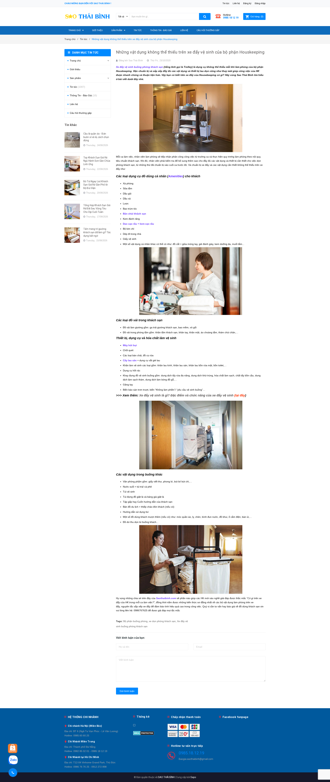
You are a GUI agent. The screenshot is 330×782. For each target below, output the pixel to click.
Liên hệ (236, 3)
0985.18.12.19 (191, 753)
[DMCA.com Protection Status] (143, 732)
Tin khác (70, 125)
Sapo (193, 777)
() (256, 16)
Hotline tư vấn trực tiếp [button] (187, 746)
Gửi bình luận (127, 691)
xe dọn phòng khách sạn (162, 621)
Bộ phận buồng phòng (135, 621)
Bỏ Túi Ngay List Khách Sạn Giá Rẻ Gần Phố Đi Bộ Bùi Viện (95, 184)
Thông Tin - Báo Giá (83, 95)
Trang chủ (75, 60)
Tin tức (226, 3)
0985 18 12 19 (230, 17)
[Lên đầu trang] (324, 775)
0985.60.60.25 (81, 735)
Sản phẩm (75, 78)
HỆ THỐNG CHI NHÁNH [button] (83, 717)
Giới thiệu (75, 69)
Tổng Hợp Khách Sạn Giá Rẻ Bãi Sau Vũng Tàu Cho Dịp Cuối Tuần (96, 208)
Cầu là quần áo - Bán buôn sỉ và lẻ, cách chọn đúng (96, 137)
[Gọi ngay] (13, 772)
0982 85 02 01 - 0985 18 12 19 (90, 751)
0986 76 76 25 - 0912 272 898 (90, 766)
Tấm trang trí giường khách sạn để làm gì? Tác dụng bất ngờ (97, 232)
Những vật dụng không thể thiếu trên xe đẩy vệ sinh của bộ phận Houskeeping (190, 52)
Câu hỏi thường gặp (81, 113)
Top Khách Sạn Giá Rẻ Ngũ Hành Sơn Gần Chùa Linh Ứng (96, 161)
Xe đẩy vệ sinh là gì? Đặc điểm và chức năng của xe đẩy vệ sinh (186, 395)
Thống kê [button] (143, 716)
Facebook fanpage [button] (235, 717)
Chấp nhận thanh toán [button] (186, 717)
